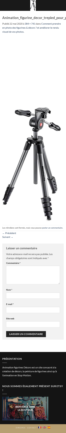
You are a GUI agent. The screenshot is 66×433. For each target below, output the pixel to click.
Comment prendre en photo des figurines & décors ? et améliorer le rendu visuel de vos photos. (31, 27)
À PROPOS (20, 428)
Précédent (9, 233)
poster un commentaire (52, 228)
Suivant (7, 236)
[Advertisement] (33, 68)
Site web (10, 318)
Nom (9, 289)
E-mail (10, 304)
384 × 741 (30, 23)
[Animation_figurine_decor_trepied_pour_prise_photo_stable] (31, 163)
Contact (31, 428)
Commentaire (13, 263)
